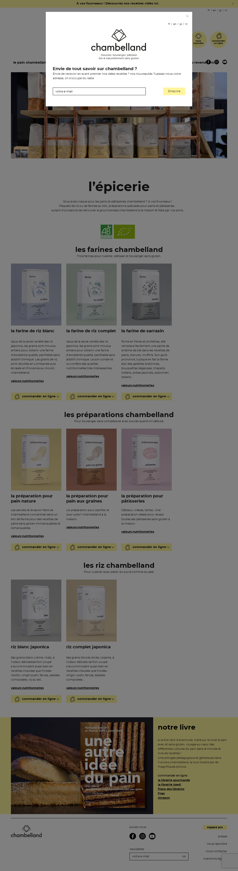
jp (181, 24)
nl (186, 24)
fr (169, 24)
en (174, 24)
